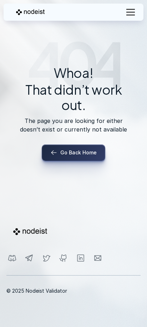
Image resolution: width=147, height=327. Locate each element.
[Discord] (12, 258)
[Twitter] (46, 258)
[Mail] (97, 258)
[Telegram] (29, 258)
